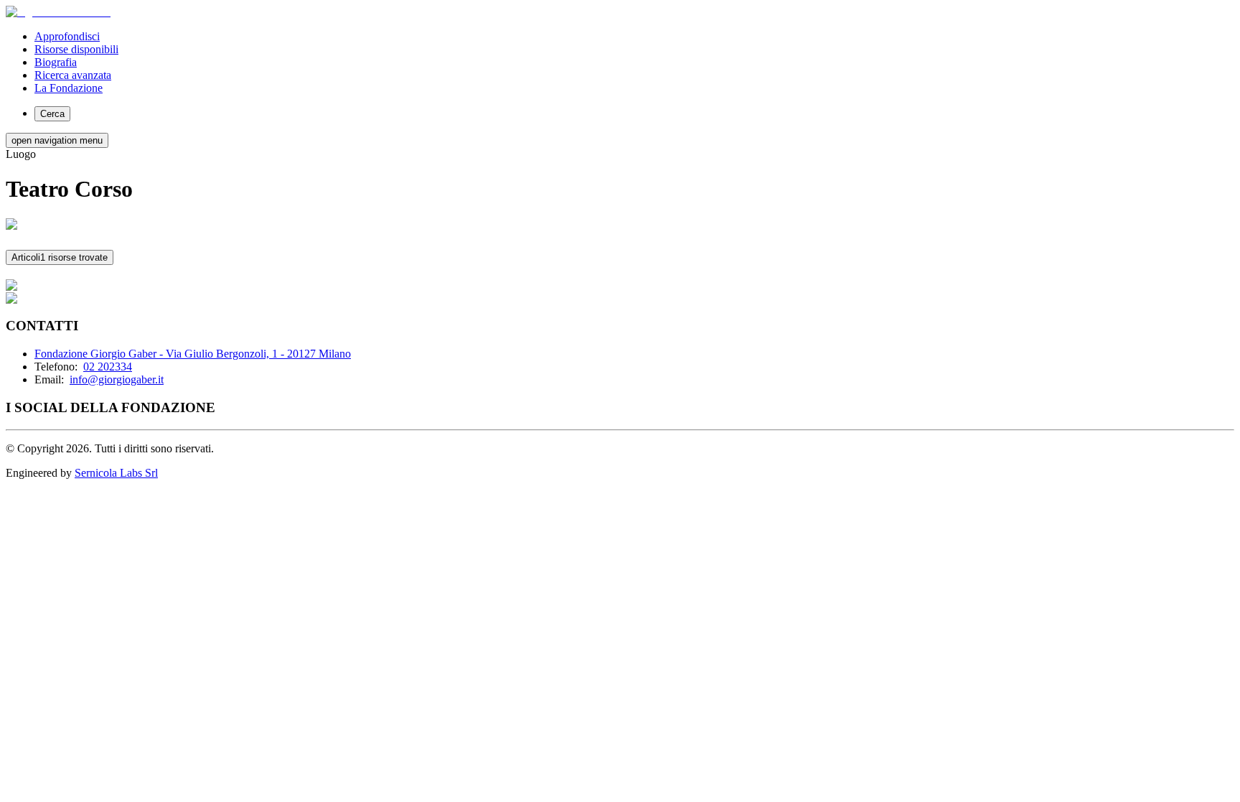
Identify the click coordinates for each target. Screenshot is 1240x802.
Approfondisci (67, 36)
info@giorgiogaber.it (117, 379)
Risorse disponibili (76, 49)
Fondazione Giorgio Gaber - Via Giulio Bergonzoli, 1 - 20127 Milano (192, 354)
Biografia (55, 62)
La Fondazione (68, 88)
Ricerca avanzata (72, 75)
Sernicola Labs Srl (116, 473)
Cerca (52, 113)
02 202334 (107, 366)
